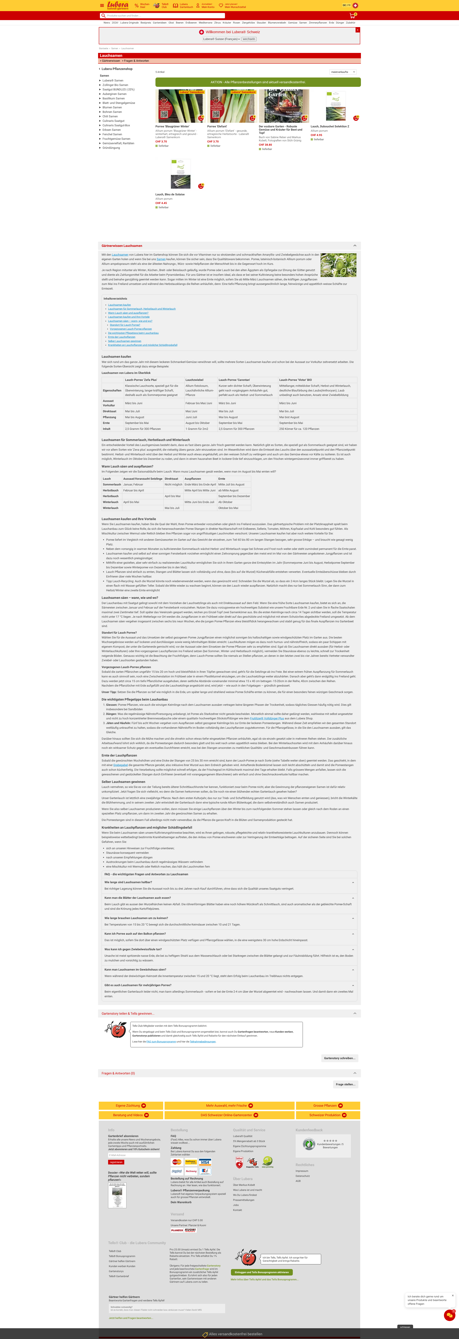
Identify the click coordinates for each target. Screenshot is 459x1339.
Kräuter (227, 22)
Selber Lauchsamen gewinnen (124, 341)
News (107, 22)
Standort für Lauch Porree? (125, 324)
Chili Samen (110, 116)
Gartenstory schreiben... (340, 1058)
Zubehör (350, 22)
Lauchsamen (127, 48)
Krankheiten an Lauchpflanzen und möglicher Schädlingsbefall (142, 345)
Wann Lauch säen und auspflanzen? (128, 312)
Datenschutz (303, 1175)
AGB (298, 1181)
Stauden (261, 22)
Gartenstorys (116, 1271)
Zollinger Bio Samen (115, 85)
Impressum (302, 1170)
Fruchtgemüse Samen (116, 138)
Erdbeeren (191, 22)
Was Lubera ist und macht (247, 1189)
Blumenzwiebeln (277, 22)
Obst (171, 22)
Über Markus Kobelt (244, 1184)
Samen (303, 22)
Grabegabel (120, 765)
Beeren (180, 22)
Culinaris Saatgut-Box (116, 125)
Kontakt (237, 1210)
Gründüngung (111, 147)
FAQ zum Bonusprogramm (161, 1041)
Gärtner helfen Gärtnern (122, 1261)
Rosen (236, 22)
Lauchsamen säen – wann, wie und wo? (130, 321)
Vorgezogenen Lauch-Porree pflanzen (131, 328)
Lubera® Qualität (242, 1136)
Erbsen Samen (112, 129)
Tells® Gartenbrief (119, 1276)
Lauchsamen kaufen (119, 304)
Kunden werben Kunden (122, 1266)
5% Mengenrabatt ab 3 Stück (249, 1141)
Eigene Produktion (243, 1151)
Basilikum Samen (114, 98)
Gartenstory (214, 1265)
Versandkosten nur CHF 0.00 (187, 1220)
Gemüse (292, 22)
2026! (115, 22)
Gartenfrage (202, 1268)
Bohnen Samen (112, 112)
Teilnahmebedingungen (203, 1041)
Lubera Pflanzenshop (117, 69)
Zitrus (217, 22)
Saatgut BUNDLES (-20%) (119, 89)
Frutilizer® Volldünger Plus (267, 718)
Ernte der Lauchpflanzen (121, 336)
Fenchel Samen (112, 134)
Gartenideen (160, 22)
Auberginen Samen (115, 94)
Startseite (103, 48)
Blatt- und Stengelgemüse (119, 103)
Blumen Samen (112, 107)
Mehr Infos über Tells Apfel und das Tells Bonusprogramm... (265, 1279)
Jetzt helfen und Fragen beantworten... (131, 1318)
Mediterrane (205, 22)
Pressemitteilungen (243, 1200)
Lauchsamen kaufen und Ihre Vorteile (129, 316)
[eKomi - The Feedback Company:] (309, 1144)
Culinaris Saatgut (113, 121)
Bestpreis (146, 22)
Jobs (236, 1205)
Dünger (340, 22)
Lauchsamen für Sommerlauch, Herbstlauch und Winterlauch (142, 308)
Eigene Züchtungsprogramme (249, 1146)
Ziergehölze (248, 22)
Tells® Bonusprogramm (122, 1256)
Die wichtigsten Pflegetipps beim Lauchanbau (133, 333)
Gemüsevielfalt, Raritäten (118, 143)
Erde (331, 22)
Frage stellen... (346, 1084)
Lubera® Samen (113, 80)
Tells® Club (115, 1251)
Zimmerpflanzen (318, 22)
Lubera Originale (129, 22)
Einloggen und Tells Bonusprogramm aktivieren (262, 1272)
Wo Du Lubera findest (245, 1195)
